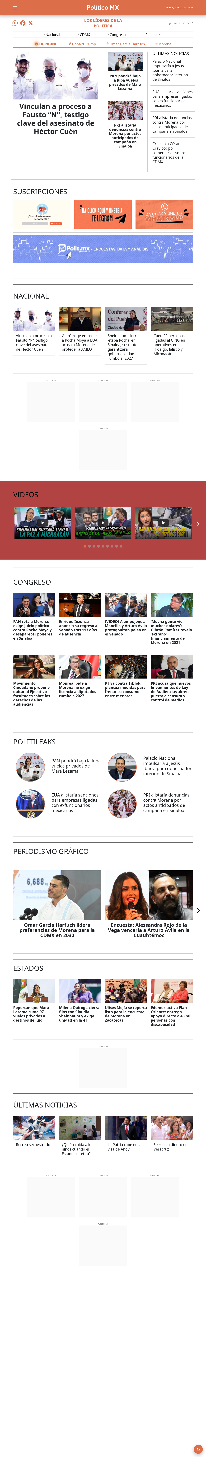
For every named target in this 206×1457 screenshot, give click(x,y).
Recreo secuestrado (33, 1144)
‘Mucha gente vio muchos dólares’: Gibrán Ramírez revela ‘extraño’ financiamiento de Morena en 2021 (171, 632)
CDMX (85, 34)
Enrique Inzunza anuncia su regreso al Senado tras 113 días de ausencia (78, 628)
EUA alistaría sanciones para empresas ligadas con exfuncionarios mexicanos (172, 98)
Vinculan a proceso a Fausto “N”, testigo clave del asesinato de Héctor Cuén (55, 118)
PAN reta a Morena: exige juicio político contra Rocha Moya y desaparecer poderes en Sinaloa (32, 630)
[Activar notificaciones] (198, 1449)
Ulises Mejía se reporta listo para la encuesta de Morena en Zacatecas (126, 1014)
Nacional (53, 34)
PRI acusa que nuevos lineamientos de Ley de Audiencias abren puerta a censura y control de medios (171, 692)
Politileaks (153, 34)
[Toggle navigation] (15, 7)
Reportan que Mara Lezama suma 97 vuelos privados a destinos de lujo (31, 1014)
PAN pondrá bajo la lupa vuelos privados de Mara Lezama (125, 82)
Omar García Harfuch (127, 44)
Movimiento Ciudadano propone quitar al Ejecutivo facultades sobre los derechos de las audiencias (31, 694)
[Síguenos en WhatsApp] (15, 23)
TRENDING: (49, 44)
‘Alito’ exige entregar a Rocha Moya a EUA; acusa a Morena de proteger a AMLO (80, 342)
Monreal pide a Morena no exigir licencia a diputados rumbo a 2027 (77, 689)
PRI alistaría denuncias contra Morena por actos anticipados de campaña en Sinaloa (125, 136)
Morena (164, 44)
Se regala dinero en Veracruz (170, 1147)
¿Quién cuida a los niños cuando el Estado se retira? (77, 1149)
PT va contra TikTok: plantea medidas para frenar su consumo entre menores (125, 689)
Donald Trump (84, 44)
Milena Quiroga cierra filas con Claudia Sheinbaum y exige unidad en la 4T (79, 1014)
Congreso (118, 34)
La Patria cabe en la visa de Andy (124, 1147)
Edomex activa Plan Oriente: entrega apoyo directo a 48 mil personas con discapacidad (171, 1016)
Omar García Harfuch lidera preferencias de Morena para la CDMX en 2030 (57, 930)
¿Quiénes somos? (181, 23)
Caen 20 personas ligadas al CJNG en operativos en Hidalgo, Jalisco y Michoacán (169, 344)
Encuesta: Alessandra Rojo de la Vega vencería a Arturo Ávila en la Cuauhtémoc (149, 930)
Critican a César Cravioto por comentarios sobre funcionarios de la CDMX (168, 152)
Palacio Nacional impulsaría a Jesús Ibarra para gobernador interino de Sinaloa (170, 70)
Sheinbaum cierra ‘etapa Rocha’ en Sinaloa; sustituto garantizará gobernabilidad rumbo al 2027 (123, 347)
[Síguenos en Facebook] (23, 23)
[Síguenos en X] (30, 23)
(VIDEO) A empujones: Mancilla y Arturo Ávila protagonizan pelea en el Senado (126, 628)
